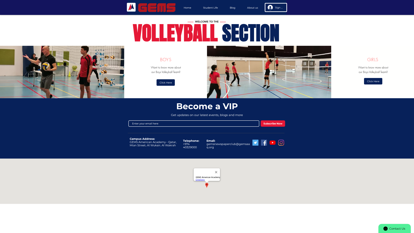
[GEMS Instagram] (281, 143)
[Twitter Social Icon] (255, 143)
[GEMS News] (273, 143)
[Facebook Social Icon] (264, 143)
